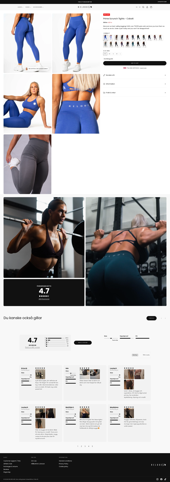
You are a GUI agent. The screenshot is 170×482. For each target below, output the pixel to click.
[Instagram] (157, 479)
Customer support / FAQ (12, 461)
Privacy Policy (63, 464)
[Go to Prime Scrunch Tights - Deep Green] (138, 38)
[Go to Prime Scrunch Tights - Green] (105, 44)
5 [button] (92, 446)
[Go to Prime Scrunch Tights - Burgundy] (127, 38)
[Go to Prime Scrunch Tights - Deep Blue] (149, 38)
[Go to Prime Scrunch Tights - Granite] (160, 38)
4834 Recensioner (44, 299)
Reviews (6, 469)
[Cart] (151, 7)
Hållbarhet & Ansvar (38, 464)
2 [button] (81, 446)
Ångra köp (7, 472)
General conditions (65, 461)
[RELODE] (158, 465)
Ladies (20, 7)
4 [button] (88, 446)
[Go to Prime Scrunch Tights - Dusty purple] (155, 38)
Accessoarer (37, 7)
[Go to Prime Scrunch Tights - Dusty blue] (133, 38)
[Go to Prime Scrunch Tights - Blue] (122, 38)
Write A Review (82, 342)
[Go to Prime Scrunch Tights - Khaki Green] (111, 44)
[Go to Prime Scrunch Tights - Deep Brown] (138, 44)
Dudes (28, 7)
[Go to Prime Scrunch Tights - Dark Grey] (116, 44)
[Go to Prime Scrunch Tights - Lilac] (111, 38)
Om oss (33, 461)
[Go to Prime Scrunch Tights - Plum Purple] (122, 44)
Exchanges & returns (11, 466)
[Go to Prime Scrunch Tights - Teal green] (133, 44)
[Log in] (147, 7)
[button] (143, 7)
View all (151, 318)
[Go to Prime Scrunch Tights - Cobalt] (105, 38)
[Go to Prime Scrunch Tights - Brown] (116, 38)
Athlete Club (8, 464)
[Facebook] (161, 479)
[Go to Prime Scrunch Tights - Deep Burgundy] (144, 44)
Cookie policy (63, 466)
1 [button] (77, 446)
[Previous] (161, 318)
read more (143, 68)
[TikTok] (165, 479)
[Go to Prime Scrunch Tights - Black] (127, 44)
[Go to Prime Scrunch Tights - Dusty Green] (144, 38)
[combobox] (141, 355)
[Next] (165, 318)
